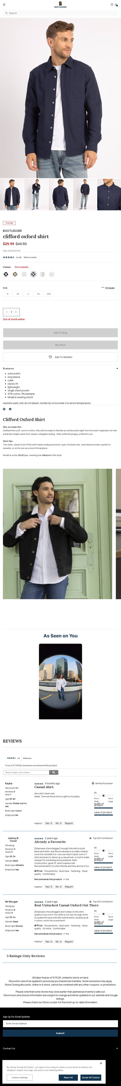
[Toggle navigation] (4, 5)
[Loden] (15, 274)
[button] (50, 357)
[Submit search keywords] (6, 13)
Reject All (68, 1077)
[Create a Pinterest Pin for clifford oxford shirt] (4, 409)
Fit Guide (110, 287)
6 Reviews (28, 759)
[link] (11, 758)
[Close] (101, 1063)
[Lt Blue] (24, 274)
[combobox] (60, 13)
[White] (51, 274)
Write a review (30, 257)
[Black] (6, 274)
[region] (54, 1072)
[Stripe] (42, 274)
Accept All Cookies (91, 1077)
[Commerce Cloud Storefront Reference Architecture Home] (60, 4)
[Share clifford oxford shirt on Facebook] (10, 409)
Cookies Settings (20, 1077)
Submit (60, 1033)
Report (69, 823)
